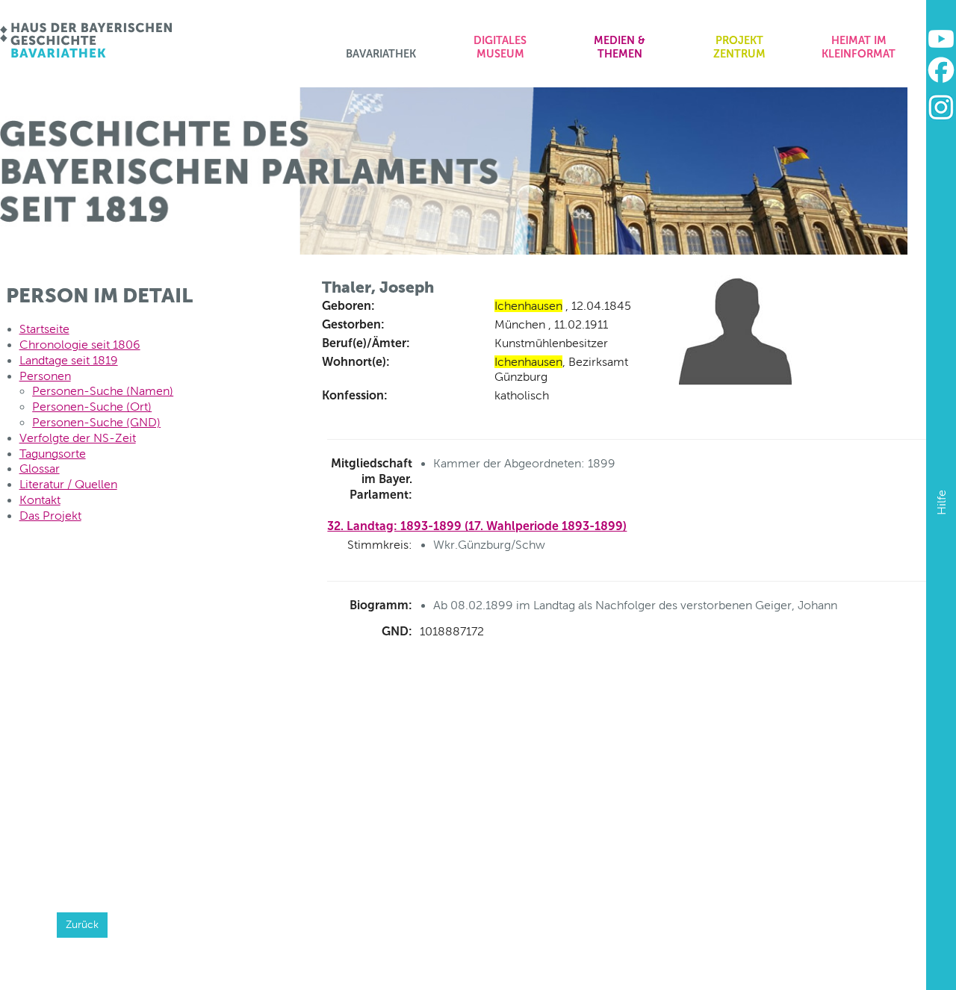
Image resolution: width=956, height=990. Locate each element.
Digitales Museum (500, 47)
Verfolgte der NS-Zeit (77, 438)
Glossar (39, 468)
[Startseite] (87, 40)
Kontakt (39, 500)
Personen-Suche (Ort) (92, 406)
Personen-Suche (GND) (96, 422)
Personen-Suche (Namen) (102, 391)
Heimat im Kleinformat (859, 47)
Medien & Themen (619, 47)
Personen (45, 376)
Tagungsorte (52, 453)
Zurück (82, 924)
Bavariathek (381, 53)
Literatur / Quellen (68, 484)
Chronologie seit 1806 (79, 344)
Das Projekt (50, 515)
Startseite (44, 329)
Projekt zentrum (739, 47)
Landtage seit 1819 (68, 360)
